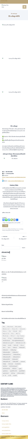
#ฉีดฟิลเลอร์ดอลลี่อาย (6, 352)
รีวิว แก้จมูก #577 (22, 238)
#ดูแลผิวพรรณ (5, 371)
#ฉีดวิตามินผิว (10, 364)
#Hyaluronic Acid (6, 333)
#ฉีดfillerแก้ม (15, 345)
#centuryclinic (22, 329)
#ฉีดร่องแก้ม (22, 361)
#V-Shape (10, 338)
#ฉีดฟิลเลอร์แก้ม (15, 359)
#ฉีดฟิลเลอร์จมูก (13, 350)
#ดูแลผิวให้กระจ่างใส (13, 371)
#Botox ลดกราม (18, 326)
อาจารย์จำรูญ (21, 229)
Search (23, 248)
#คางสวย (4, 345)
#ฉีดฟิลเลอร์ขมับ (22, 347)
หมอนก (17, 229)
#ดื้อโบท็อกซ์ (14, 368)
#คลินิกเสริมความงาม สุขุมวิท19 (8, 343)
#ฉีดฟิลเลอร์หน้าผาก (16, 357)
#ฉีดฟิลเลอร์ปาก (15, 352)
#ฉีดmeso (22, 345)
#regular (4, 338)
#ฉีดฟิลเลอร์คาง (5, 350)
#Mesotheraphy (6, 336)
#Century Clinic (15, 329)
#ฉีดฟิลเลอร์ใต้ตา (15, 361)
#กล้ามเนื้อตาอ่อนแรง (6, 340)
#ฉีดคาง (4, 347)
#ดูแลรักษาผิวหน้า (6, 373)
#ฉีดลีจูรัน (4, 364)
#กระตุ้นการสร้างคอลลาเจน (18, 338)
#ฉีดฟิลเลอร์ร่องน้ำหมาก (7, 354)
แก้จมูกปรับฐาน (17, 230)
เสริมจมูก (3, 230)
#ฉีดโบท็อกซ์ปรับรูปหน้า (13, 366)
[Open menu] (24, 7)
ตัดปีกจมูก (9, 229)
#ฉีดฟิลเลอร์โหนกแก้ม (6, 361)
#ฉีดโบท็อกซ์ (5, 366)
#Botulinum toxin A (6, 329)
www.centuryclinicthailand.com (16, 181)
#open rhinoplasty (20, 336)
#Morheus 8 (12, 336)
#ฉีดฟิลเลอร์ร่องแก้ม (16, 354)
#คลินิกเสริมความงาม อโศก (20, 343)
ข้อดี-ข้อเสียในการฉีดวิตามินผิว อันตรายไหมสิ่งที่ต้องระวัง (14, 318)
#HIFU (20, 331)
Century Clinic (4, 229)
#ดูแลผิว (20, 368)
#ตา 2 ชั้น (4, 375)
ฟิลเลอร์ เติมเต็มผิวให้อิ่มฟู (7, 311)
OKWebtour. (3, 438)
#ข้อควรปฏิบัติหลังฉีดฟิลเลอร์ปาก (18, 340)
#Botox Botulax (10, 326)
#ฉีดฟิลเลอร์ (15, 347)
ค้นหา (3, 245)
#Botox (4, 326)
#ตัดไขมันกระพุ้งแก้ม (20, 373)
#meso (12, 333)
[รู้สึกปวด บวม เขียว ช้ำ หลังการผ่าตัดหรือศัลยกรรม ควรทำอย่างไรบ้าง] (4, 257)
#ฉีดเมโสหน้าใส (17, 364)
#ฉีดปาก (9, 347)
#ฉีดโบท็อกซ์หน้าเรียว (6, 368)
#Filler (10, 331)
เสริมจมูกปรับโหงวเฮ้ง (8, 230)
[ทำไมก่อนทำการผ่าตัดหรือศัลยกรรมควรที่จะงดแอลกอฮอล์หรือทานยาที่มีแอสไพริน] (4, 279)
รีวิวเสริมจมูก (14, 13)
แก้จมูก (13, 230)
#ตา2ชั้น (9, 375)
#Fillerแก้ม (15, 331)
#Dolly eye (5, 331)
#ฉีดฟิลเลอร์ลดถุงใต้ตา (7, 357)
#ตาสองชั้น (15, 375)
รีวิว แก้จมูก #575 (5, 238)
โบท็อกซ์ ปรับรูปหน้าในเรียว (7, 305)
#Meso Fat (18, 333)
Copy (5, 226)
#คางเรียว (9, 345)
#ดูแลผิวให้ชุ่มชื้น (22, 371)
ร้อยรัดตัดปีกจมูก (13, 229)
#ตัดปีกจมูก (13, 373)
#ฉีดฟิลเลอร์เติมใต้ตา (6, 359)
